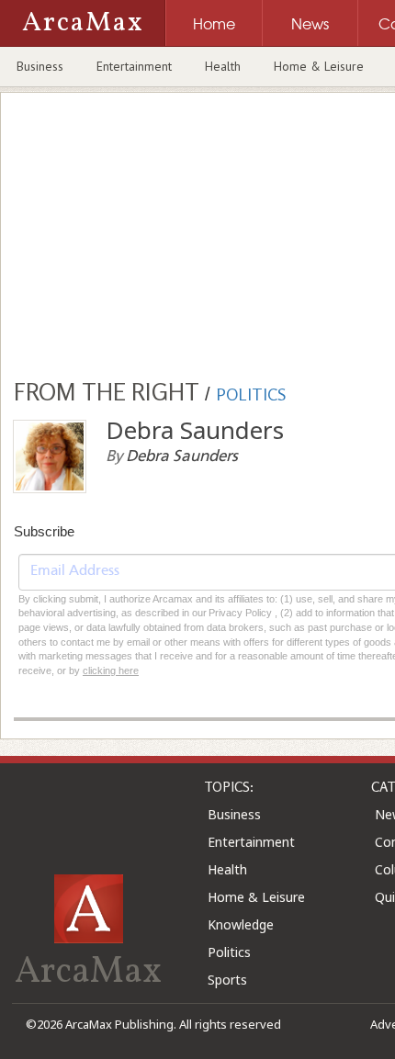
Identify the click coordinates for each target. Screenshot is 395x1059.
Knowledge (241, 924)
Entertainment (134, 66)
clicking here (111, 670)
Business (40, 66)
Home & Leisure (319, 66)
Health (223, 66)
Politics (229, 952)
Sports (227, 979)
